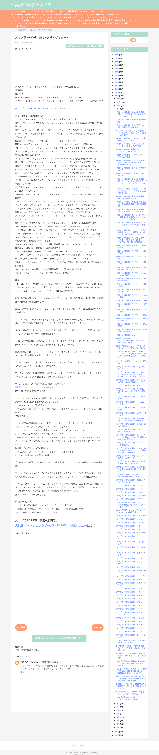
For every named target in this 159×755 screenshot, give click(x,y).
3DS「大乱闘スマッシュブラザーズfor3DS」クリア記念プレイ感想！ (130, 347)
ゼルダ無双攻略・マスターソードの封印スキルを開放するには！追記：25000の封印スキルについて (131, 671)
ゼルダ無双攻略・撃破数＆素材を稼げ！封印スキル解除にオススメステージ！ (131, 663)
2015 (117, 92)
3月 (118, 721)
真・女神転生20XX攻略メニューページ (58, 20)
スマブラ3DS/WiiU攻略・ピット (129, 588)
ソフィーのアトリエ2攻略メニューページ (100, 17)
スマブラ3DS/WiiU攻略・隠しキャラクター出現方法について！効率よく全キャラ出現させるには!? (131, 437)
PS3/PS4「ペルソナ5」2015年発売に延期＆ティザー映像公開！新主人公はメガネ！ (131, 686)
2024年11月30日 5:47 (51, 662)
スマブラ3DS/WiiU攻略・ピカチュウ (131, 499)
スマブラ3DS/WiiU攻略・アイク (129, 579)
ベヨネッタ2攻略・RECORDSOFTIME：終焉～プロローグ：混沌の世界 (131, 340)
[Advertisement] (59, 66)
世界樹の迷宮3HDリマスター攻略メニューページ (87, 11)
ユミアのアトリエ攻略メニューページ (26, 20)
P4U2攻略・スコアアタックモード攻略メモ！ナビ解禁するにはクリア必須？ (131, 656)
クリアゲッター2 (40, 108)
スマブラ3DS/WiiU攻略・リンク (129, 489)
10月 (119, 106)
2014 (117, 96)
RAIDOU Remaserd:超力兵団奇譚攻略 (91, 20)
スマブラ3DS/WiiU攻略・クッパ (129, 606)
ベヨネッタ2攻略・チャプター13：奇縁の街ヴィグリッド (131, 268)
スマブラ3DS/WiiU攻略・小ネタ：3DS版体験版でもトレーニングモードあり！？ (131, 505)
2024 (117, 62)
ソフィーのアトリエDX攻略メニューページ (64, 17)
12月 (119, 99)
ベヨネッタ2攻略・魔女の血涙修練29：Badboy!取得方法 (130, 197)
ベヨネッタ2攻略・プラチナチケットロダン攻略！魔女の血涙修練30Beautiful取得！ (131, 162)
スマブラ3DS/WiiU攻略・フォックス (131, 621)
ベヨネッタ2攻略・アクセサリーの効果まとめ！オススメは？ (131, 139)
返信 (23, 672)
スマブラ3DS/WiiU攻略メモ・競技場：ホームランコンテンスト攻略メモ (131, 391)
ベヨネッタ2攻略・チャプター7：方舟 (131, 301)
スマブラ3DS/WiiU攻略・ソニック (130, 519)
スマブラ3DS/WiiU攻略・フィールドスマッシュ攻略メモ (131, 457)
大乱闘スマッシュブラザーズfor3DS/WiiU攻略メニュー (51, 525)
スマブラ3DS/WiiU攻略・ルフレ (129, 526)
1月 (118, 727)
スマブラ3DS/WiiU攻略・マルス (129, 595)
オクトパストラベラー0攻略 (22, 23)
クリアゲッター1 (23, 108)
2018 (117, 82)
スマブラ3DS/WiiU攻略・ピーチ (129, 609)
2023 (117, 65)
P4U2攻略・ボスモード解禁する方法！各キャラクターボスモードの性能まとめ (131, 648)
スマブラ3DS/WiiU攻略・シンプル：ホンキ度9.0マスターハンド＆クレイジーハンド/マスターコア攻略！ (131, 374)
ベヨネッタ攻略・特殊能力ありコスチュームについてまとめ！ (131, 150)
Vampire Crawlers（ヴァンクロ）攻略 (71, 23)
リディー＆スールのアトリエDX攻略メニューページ (104, 14)
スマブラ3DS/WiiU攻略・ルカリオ (130, 558)
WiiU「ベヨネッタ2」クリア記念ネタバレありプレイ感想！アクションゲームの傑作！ (131, 133)
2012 (117, 735)
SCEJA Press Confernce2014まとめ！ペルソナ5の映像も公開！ (130, 693)
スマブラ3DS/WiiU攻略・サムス (129, 631)
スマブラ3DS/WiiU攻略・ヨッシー (130, 628)
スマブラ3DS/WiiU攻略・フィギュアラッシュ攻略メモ (131, 431)
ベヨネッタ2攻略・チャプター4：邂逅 (131, 315)
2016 (117, 89)
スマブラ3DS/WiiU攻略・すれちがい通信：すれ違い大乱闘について (131, 381)
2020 (117, 75)
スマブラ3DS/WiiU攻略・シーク (129, 599)
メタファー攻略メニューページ (23, 11)
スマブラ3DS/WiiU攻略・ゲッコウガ (131, 533)
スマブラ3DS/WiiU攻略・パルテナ (130, 529)
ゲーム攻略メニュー (96, 23)
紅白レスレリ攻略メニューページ (122, 20)
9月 (118, 109)
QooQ (83, 754)
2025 (117, 58)
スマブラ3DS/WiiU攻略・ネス (128, 385)
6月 (118, 710)
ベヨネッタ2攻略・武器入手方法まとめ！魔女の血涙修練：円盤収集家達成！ (131, 204)
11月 (119, 102)
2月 (118, 724)
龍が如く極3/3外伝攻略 (44, 23)
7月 (118, 707)
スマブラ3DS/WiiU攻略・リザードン (131, 576)
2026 (117, 55)
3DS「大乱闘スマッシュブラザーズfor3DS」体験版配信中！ (130, 511)
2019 (117, 79)
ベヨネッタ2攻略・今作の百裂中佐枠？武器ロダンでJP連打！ (130, 126)
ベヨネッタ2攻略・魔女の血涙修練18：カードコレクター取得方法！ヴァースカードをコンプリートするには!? (131, 182)
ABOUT (109, 23)
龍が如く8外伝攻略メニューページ (52, 11)
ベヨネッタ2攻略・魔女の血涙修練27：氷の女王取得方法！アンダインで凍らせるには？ (131, 114)
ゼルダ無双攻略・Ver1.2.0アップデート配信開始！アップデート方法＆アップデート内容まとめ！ (131, 678)
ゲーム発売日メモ (18, 26)
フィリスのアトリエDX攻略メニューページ (28, 17)
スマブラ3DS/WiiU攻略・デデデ (129, 567)
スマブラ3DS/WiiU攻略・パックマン (131, 516)
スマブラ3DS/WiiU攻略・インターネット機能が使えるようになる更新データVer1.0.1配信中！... (131, 450)
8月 (118, 704)
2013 (117, 732)
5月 (118, 714)
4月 (118, 717)
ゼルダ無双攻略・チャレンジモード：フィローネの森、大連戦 (131, 698)
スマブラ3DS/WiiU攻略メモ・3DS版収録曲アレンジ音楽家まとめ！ (131, 462)
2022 (117, 68)
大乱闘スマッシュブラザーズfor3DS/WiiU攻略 (84, 46)
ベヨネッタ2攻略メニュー (126, 335)
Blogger (83, 745)
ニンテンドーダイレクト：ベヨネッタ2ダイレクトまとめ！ (131, 641)
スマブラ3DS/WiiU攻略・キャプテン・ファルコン (130, 613)
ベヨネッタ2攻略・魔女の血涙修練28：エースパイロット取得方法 (130, 210)
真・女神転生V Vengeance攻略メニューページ (30, 14)
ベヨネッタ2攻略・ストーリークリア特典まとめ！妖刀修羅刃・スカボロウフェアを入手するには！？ (131, 232)
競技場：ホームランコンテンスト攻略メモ (34, 387)
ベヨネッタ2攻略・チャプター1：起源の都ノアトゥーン (131, 330)
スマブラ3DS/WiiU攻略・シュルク (130, 523)
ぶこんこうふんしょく (31, 662)
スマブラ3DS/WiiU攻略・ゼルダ (129, 602)
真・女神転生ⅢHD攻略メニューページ (66, 14)
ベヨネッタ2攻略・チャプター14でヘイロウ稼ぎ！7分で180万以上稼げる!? (131, 225)
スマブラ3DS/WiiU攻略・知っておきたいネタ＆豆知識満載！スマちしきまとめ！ (131, 469)
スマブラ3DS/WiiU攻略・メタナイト (131, 592)
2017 (117, 85)
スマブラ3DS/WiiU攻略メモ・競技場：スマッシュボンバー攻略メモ (130, 420)
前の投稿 (98, 627)
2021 (117, 72)
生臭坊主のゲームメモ (31, 4)
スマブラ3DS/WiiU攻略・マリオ (129, 485)
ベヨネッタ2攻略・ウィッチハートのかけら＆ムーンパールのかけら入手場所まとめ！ (131, 191)
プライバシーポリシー (123, 23)
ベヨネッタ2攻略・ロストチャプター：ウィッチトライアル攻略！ (130, 145)
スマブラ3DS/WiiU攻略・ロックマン (131, 496)
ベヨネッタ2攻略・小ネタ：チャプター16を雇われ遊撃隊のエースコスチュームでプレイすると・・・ (131, 217)
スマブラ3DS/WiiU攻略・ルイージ (130, 618)
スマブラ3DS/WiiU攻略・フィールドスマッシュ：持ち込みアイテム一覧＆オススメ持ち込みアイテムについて (131, 355)
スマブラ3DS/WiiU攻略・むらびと (130, 492)
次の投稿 (21, 627)
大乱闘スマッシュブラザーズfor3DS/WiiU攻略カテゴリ (59, 638)
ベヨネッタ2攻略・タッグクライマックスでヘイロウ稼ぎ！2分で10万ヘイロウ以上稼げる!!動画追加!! (131, 240)
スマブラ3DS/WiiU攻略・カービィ (130, 625)
